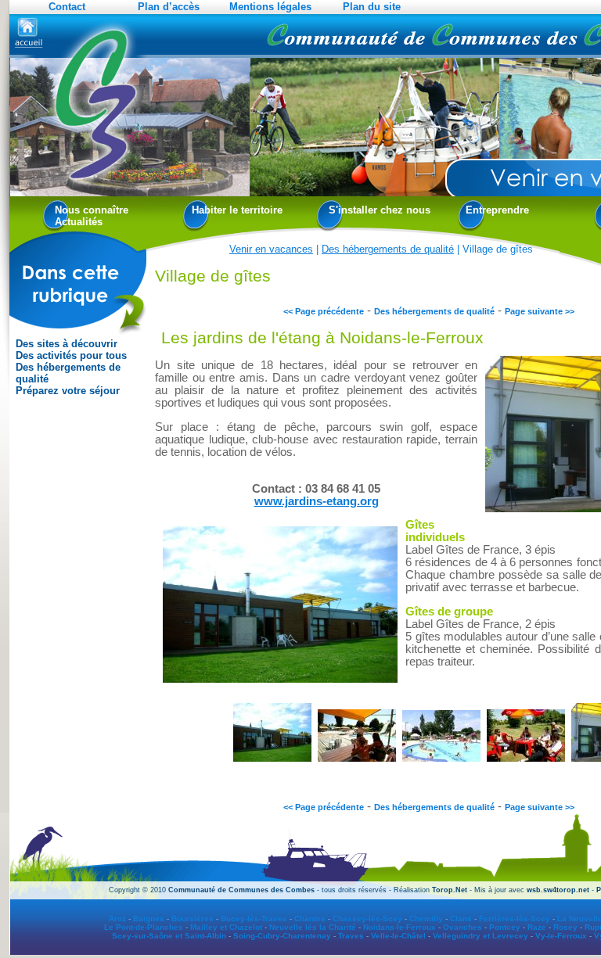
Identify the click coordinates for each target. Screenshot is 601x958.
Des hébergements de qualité (68, 373)
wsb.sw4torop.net (558, 890)
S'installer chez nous (379, 210)
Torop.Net (449, 890)
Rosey (565, 927)
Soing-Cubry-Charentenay (282, 935)
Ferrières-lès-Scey (514, 918)
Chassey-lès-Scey (367, 918)
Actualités (79, 222)
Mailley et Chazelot (226, 927)
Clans (461, 918)
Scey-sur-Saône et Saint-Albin (169, 935)
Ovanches (462, 927)
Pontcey (504, 927)
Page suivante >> (539, 311)
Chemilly (426, 918)
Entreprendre (497, 210)
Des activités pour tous (71, 355)
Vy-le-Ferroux (561, 935)
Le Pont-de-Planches (143, 927)
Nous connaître (91, 210)
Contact (67, 7)
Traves (351, 935)
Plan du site (372, 7)
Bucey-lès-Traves (254, 918)
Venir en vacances (271, 249)
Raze (536, 927)
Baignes (148, 918)
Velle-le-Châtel (398, 935)
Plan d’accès (169, 7)
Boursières (192, 918)
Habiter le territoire (237, 210)
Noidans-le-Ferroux (399, 927)
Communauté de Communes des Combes (241, 890)
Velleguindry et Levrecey (480, 935)
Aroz (117, 918)
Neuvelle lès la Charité (312, 927)
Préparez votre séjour (68, 390)
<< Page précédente (323, 311)
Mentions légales (270, 7)
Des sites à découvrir (66, 344)
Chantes (310, 918)
